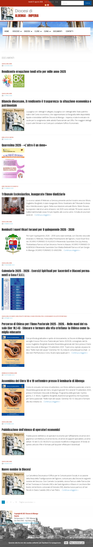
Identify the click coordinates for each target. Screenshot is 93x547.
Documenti (57, 31)
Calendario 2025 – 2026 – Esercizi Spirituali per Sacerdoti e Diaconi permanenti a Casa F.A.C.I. (46, 273)
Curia (46, 31)
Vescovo (16, 31)
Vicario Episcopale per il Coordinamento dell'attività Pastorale (49, 316)
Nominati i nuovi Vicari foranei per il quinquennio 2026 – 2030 (38, 229)
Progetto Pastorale (24, 316)
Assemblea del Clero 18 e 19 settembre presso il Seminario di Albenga (43, 381)
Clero (37, 31)
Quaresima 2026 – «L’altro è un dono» (24, 145)
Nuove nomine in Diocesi (16, 469)
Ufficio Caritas (9, 137)
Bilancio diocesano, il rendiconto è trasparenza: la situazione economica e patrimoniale (46, 103)
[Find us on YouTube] (48, 5)
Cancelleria (5, 64)
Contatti (69, 31)
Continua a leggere (43, 215)
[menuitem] (7, 31)
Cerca (88, 3)
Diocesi (27, 31)
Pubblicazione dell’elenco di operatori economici (31, 430)
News (10, 64)
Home (6, 31)
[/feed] (45, 5)
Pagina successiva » (26, 502)
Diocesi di (23, 10)
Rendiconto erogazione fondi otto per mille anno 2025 (34, 71)
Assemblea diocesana (8, 373)
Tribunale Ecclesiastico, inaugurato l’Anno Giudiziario (33, 194)
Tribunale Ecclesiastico (11, 186)
